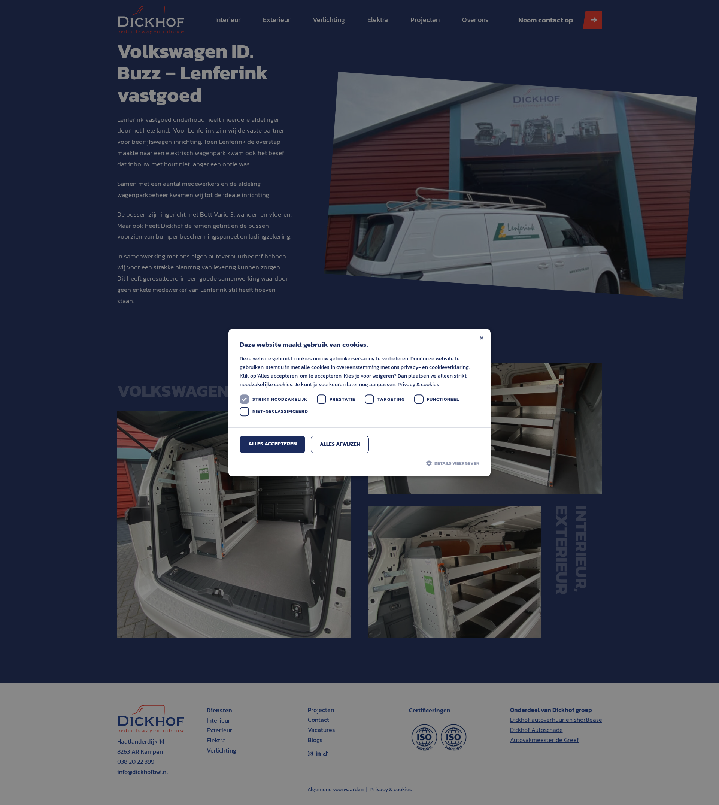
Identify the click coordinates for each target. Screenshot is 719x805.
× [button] (481, 337)
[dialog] (359, 402)
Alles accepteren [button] (272, 444)
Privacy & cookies (418, 385)
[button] (359, 463)
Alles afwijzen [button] (340, 444)
